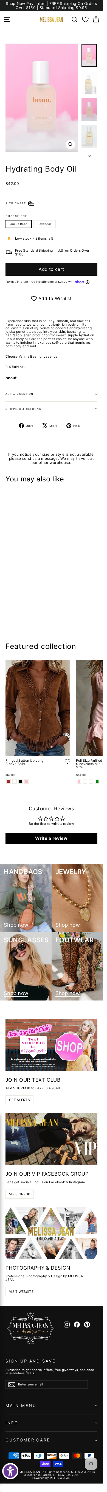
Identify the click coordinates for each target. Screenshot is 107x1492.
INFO (11, 1422)
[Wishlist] (85, 19)
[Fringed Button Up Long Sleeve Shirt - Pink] (27, 781)
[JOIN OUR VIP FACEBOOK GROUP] (51, 1139)
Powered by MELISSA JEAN (51, 1477)
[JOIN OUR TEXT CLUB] (51, 1045)
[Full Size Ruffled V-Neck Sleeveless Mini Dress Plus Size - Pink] (79, 781)
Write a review (51, 838)
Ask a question (19, 393)
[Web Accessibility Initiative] (10, 1471)
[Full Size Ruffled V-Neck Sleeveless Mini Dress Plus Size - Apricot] (85, 781)
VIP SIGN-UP (19, 1194)
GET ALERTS (19, 1100)
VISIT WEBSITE (21, 1292)
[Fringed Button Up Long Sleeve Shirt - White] (14, 781)
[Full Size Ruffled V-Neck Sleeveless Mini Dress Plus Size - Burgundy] (91, 781)
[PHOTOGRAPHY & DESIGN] (51, 1233)
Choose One (16, 215)
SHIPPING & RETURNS (23, 408)
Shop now (16, 925)
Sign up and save (30, 1361)
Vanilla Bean (18, 224)
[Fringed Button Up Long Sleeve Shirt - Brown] (8, 781)
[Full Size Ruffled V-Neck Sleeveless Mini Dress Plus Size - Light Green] (97, 781)
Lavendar (44, 224)
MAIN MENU (20, 1405)
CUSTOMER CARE (27, 1440)
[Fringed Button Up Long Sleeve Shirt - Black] (20, 781)
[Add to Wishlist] (63, 598)
